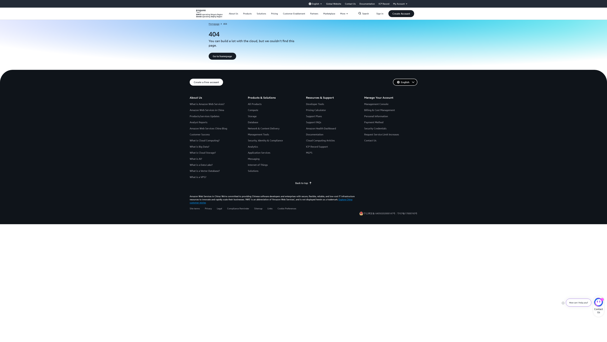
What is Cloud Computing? (205, 140)
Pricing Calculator (316, 110)
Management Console (376, 104)
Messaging (254, 158)
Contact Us (370, 140)
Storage (252, 116)
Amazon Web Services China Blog (208, 128)
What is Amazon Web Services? (207, 104)
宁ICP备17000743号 (407, 213)
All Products (255, 104)
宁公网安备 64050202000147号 (379, 213)
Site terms (195, 208)
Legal (219, 208)
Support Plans (314, 116)
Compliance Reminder (238, 208)
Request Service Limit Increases (381, 134)
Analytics (253, 146)
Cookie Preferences (287, 208)
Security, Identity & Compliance (265, 140)
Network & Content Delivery (263, 128)
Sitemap (258, 208)
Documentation (314, 134)
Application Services (259, 152)
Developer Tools (315, 104)
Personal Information (376, 116)
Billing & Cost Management (379, 110)
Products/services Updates (204, 116)
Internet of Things (258, 164)
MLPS (309, 152)
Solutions (253, 170)
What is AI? (196, 158)
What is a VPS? (198, 177)
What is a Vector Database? (205, 170)
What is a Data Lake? (201, 164)
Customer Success (200, 134)
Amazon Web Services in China (207, 110)
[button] (233, 13)
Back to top (301, 183)
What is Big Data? (199, 146)
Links (270, 208)
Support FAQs (313, 122)
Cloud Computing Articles (320, 140)
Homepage (214, 23)
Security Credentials (375, 128)
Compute (253, 110)
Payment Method (373, 122)
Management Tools (258, 134)
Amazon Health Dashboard (321, 128)
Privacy (208, 208)
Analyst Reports (198, 122)
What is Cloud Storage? (203, 152)
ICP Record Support (317, 146)
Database (253, 122)
